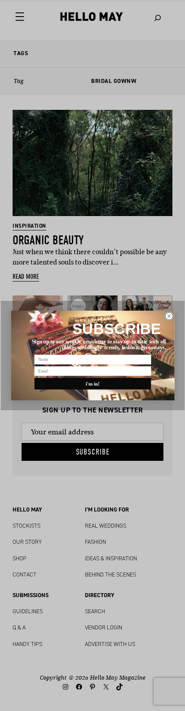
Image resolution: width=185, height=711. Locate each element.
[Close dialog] (169, 316)
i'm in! (92, 383)
